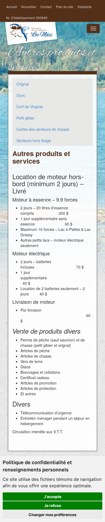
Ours (20, 95)
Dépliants (85, 6)
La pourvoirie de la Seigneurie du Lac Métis (31, 38)
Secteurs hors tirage (33, 140)
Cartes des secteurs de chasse (42, 129)
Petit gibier (25, 118)
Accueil (11, 6)
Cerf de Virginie (29, 106)
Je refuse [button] (52, 505)
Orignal (22, 84)
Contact (46, 6)
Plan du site (64, 6)
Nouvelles (28, 6)
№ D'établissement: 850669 (26, 17)
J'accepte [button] (52, 496)
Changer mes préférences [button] (52, 514)
